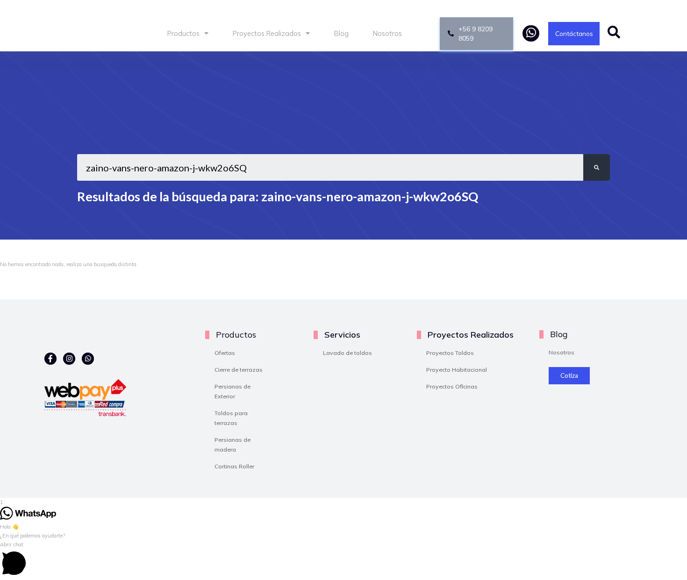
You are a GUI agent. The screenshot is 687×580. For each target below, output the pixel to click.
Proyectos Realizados (267, 33)
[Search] (596, 167)
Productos (183, 33)
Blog (341, 33)
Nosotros (387, 33)
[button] (343, 560)
